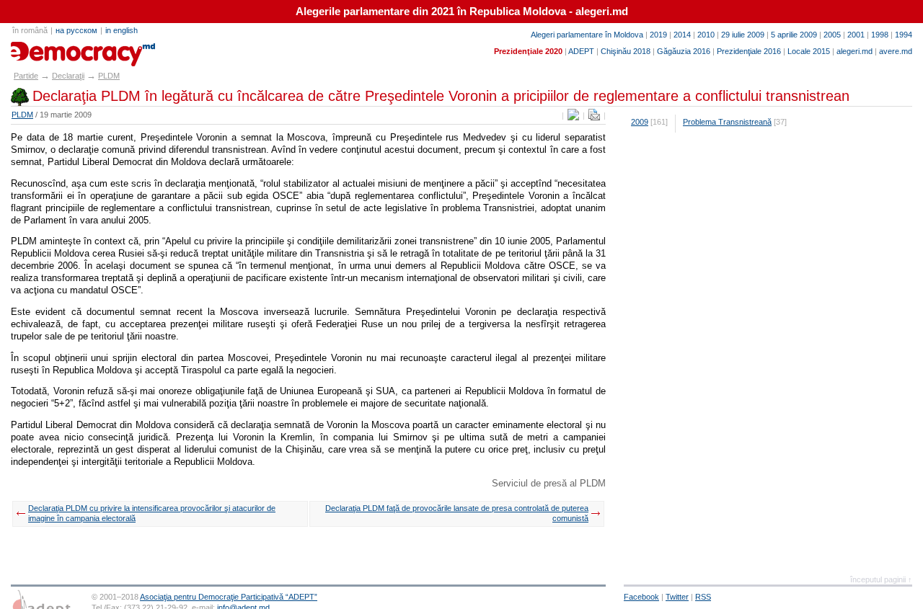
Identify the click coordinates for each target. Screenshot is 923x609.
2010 (706, 34)
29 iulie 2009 (742, 34)
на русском (76, 30)
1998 (879, 34)
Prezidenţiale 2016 (749, 51)
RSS (703, 596)
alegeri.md (854, 51)
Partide (26, 75)
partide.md (44, 49)
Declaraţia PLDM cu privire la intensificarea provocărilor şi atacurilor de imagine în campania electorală (151, 513)
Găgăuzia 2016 (683, 51)
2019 (658, 34)
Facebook (641, 596)
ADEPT (581, 51)
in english (121, 30)
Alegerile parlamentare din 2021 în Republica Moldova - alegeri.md (462, 11)
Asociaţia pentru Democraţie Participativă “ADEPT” (228, 596)
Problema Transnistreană (727, 121)
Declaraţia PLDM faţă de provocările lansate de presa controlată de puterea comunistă (456, 513)
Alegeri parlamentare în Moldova (587, 34)
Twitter (677, 596)
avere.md (895, 51)
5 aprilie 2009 (794, 34)
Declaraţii (68, 75)
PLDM (109, 75)
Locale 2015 (808, 51)
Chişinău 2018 (625, 51)
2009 (639, 121)
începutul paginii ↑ (881, 579)
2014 (682, 34)
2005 (832, 34)
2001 (856, 34)
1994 (903, 34)
